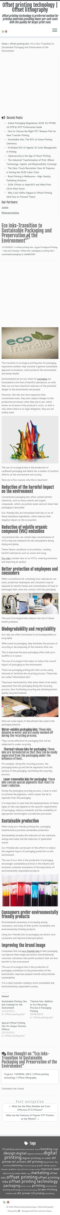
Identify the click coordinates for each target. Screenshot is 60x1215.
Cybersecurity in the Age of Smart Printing (29, 155)
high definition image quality (28, 1169)
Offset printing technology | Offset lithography (30, 7)
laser (23, 1173)
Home (5, 43)
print (23, 1185)
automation (29, 1149)
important (47, 1169)
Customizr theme (44, 1211)
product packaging (29, 1189)
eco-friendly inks (31, 951)
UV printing (37, 1193)
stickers (9, 1193)
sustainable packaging (11, 254)
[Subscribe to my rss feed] (3, 31)
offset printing (22, 1176)
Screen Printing (47, 1189)
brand (37, 1149)
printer (28, 1186)
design (9, 1153)
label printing (9, 1173)
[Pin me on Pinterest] (6, 31)
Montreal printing (10, 212)
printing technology (12, 1189)
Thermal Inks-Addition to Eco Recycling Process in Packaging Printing (41, 1006)
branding (46, 1149)
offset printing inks (19, 43)
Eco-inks (6, 558)
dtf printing (35, 1161)
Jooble (5, 207)
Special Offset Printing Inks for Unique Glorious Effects (14, 1026)
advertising (19, 1149)
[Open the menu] (54, 30)
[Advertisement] (30, 84)
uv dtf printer (22, 1193)
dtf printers (19, 1161)
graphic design (43, 1165)
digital (21, 1153)
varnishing (49, 1193)
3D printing (8, 1149)
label (56, 1169)
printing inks (48, 250)
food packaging (29, 1165)
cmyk (55, 1149)
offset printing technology (33, 1181)
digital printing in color (36, 1158)
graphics (12, 1169)
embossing (16, 1165)
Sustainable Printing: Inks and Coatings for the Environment (14, 1004)
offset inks (26, 250)
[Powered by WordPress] (19, 1210)
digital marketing (35, 1153)
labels (17, 1173)
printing (38, 1185)
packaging (36, 250)
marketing (40, 1172)
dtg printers (48, 1161)
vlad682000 (29, 254)
